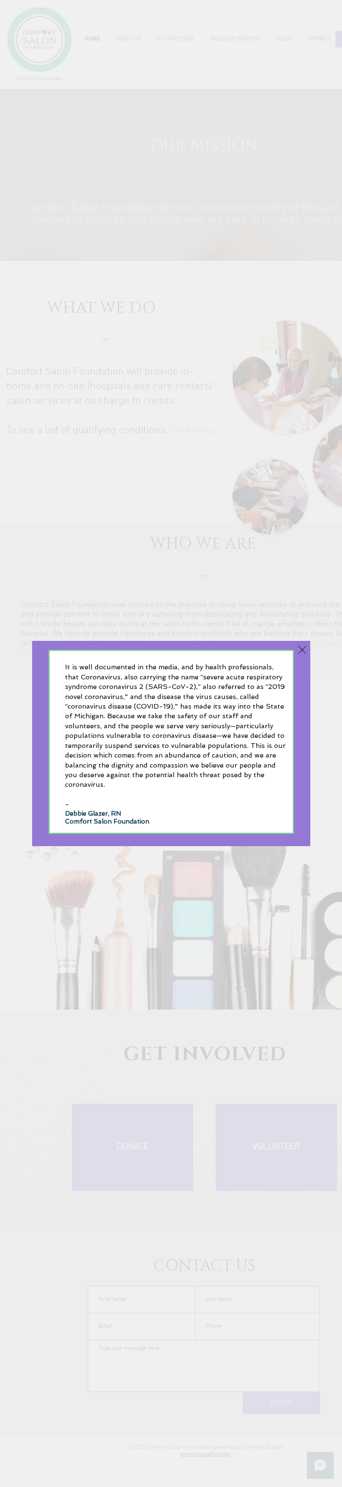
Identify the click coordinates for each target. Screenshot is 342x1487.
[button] (302, 650)
